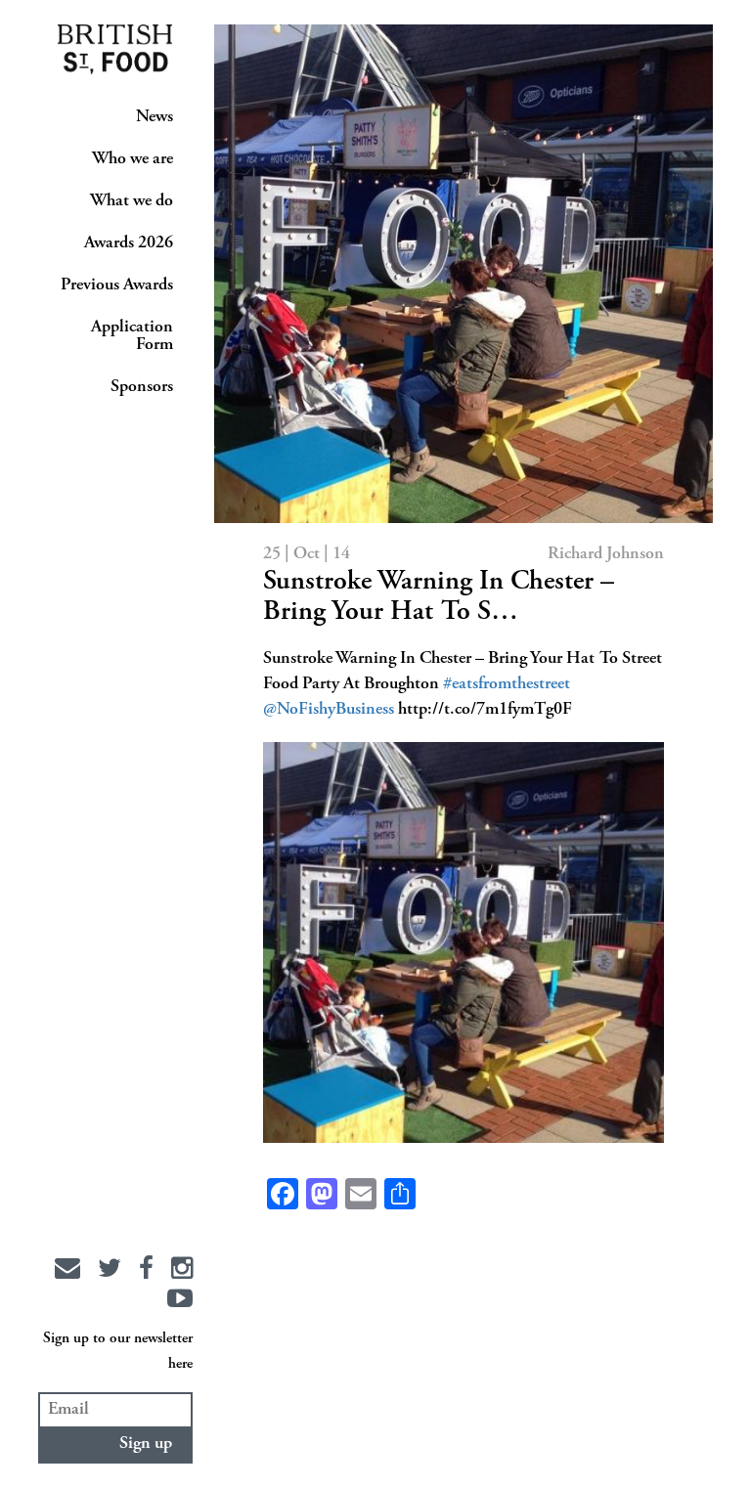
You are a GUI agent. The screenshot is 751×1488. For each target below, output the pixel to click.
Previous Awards (117, 285)
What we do (131, 201)
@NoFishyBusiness (328, 710)
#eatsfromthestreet (506, 684)
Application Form (132, 336)
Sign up (145, 1444)
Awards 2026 (128, 243)
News (154, 117)
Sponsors (141, 387)
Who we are (132, 159)
